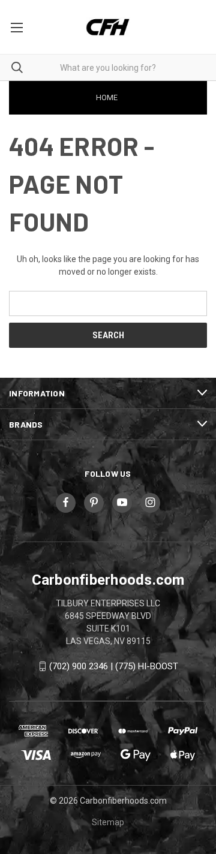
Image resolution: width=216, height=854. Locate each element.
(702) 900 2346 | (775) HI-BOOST (113, 666)
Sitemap (108, 822)
